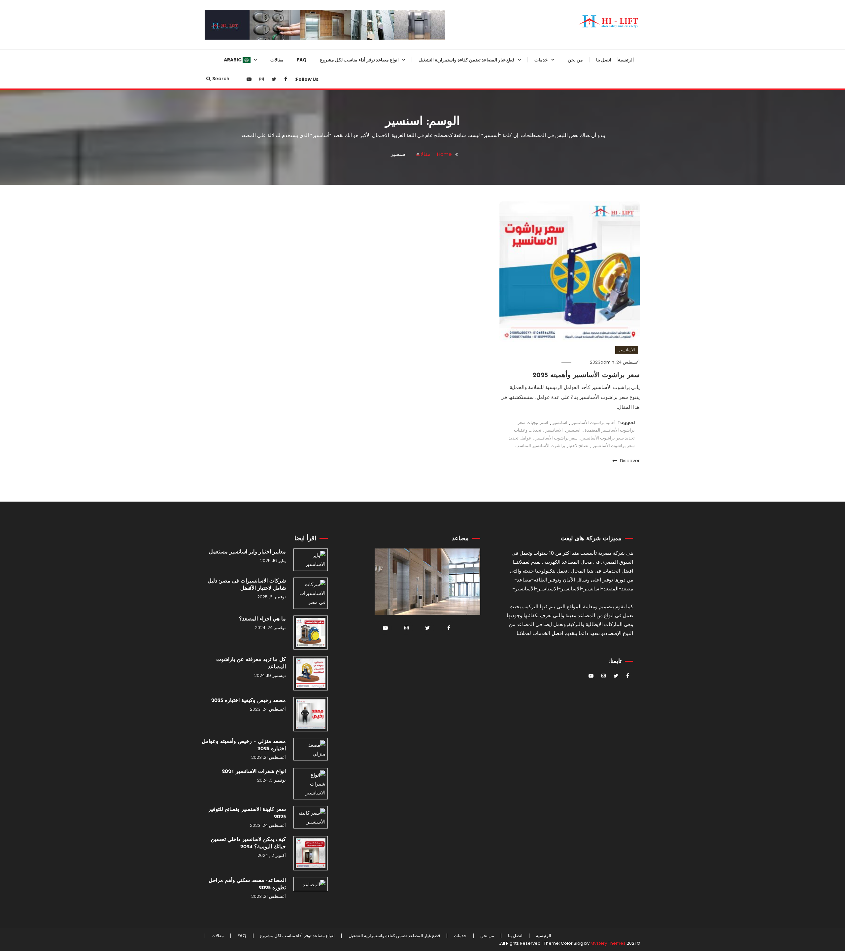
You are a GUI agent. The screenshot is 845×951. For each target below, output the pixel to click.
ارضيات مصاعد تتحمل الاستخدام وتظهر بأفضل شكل (490, 457)
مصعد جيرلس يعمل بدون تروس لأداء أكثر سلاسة (375, 270)
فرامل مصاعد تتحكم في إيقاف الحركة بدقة (492, 591)
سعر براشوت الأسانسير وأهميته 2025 (586, 375)
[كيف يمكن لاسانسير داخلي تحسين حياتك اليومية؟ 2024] (310, 853)
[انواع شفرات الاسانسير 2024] (310, 783)
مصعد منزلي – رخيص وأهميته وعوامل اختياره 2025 (244, 745)
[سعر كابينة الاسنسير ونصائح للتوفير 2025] (310, 817)
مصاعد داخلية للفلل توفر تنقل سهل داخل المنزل (371, 243)
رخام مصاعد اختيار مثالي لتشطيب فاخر (489, 644)
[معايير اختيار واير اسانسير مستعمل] (310, 559)
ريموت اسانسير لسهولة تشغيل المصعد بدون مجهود (492, 323)
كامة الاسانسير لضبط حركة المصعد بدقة (488, 350)
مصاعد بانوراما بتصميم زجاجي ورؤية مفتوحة (371, 109)
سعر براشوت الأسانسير (556, 438)
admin (607, 362)
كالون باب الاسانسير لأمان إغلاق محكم (491, 671)
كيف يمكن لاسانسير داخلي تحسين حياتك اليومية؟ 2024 (248, 843)
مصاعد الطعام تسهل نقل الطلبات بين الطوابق (374, 297)
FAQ (302, 59)
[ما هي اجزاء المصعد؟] (310, 633)
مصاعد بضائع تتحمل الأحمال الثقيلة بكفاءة (372, 216)
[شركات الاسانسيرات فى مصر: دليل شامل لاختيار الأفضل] (310, 593)
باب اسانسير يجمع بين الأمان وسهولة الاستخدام (486, 404)
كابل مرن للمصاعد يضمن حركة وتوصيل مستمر (491, 618)
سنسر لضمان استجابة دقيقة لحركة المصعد (488, 109)
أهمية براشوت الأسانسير (593, 422)
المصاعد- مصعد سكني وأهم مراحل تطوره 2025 (247, 884)
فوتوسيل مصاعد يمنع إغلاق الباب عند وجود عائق (487, 698)
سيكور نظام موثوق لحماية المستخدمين (496, 83)
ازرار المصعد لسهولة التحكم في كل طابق (488, 511)
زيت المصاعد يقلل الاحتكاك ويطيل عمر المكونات (488, 430)
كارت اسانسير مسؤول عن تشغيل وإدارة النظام (489, 377)
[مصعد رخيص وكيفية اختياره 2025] (310, 714)
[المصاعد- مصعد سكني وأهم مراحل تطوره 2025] (310, 884)
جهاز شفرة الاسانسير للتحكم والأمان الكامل (487, 243)
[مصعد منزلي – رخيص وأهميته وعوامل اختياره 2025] (310, 749)
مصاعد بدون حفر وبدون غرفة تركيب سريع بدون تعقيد (371, 323)
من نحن (575, 59)
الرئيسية (626, 59)
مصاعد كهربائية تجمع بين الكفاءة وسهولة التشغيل (375, 83)
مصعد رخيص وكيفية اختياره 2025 (248, 700)
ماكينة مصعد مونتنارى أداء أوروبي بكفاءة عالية (489, 270)
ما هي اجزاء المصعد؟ (262, 619)
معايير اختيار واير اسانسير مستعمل (247, 552)
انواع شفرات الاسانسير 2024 (254, 771)
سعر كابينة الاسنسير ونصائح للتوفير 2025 (247, 813)
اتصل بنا (603, 59)
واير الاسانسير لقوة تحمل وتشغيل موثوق (489, 216)
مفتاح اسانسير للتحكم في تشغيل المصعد (490, 537)
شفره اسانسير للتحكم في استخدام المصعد (488, 805)
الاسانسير (554, 430)
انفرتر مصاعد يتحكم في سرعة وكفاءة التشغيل (492, 297)
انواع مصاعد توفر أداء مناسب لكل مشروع (359, 59)
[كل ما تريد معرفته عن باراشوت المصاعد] (310, 673)
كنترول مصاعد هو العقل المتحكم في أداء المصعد (487, 858)
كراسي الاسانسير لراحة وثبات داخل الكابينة (487, 832)
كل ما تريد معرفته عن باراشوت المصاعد (251, 663)
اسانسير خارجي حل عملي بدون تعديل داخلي (375, 190)
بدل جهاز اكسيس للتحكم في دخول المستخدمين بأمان (488, 725)
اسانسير (559, 422)
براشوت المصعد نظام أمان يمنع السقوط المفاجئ (491, 190)
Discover (629, 460)
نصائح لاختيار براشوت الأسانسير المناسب (552, 445)
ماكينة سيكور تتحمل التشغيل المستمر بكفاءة (494, 885)
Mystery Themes (608, 943)
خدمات (541, 59)
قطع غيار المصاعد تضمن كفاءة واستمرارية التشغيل (467, 59)
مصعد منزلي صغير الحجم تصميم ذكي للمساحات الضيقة (374, 163)
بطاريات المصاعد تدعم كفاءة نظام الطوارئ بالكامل (489, 564)
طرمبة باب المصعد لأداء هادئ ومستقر (493, 484)
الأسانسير (627, 350)
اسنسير (574, 430)
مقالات (277, 59)
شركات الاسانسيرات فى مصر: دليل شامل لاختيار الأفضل (247, 585)
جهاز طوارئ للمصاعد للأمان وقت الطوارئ (490, 163)
